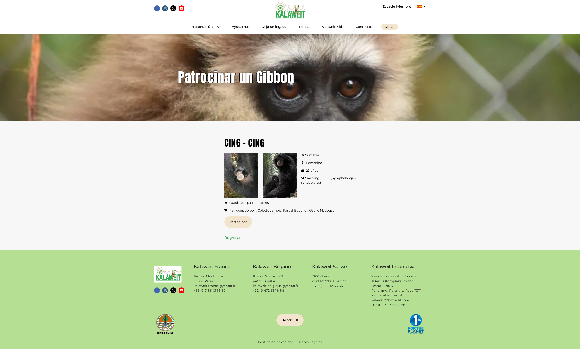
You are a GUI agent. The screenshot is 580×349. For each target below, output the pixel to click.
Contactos (364, 27)
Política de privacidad (276, 342)
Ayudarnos (241, 27)
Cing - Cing (244, 142)
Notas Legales (310, 342)
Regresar (232, 238)
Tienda (304, 27)
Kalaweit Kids (332, 27)
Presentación (202, 27)
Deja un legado (274, 27)
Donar (389, 27)
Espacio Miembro (397, 7)
